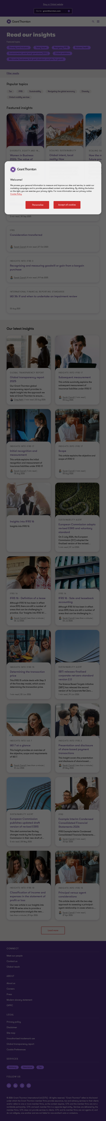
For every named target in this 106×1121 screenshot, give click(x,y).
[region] (53, 187)
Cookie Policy (16, 194)
